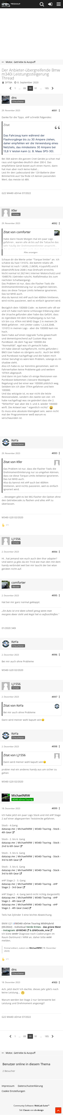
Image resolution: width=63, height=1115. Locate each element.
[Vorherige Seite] (10, 88)
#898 (54, 746)
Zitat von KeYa (13, 705)
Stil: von (31, 1110)
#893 (54, 453)
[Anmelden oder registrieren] (50, 4)
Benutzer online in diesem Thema (26, 1064)
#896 (54, 654)
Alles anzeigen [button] (30, 252)
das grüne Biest (52, 926)
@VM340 (21, 930)
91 (35, 88)
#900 (54, 982)
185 (47, 88)
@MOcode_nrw (40, 930)
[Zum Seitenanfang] (58, 1110)
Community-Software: (31, 1105)
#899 (54, 808)
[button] (41, 4)
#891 (54, 110)
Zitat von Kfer (12, 462)
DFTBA (8, 82)
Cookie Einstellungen (13, 1091)
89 (24, 88)
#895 (54, 595)
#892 (54, 223)
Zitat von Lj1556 (14, 755)
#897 (54, 696)
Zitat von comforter (17, 232)
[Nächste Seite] (52, 88)
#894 (54, 551)
